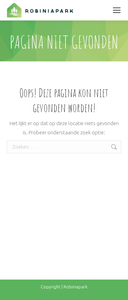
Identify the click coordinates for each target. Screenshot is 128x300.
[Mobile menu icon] (116, 10)
